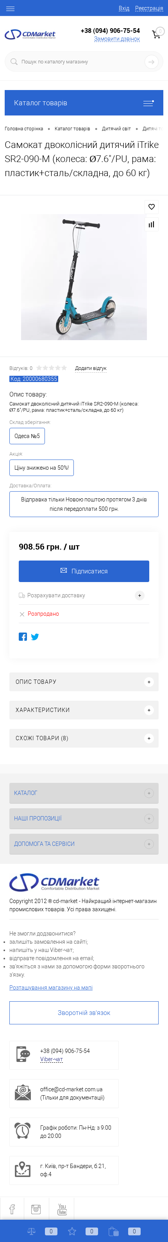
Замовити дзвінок (117, 39)
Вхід (124, 8)
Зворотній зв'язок (84, 1013)
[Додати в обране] (152, 207)
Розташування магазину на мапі (51, 987)
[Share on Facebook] (23, 637)
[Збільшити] (84, 277)
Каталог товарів (40, 103)
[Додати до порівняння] (152, 224)
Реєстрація (149, 8)
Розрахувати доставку (56, 595)
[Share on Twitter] (35, 637)
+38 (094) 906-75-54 (110, 30)
